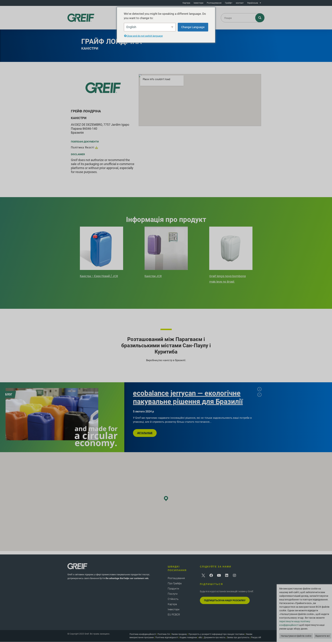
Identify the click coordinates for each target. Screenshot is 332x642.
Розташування (214, 3)
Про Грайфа (175, 583)
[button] (166, 498)
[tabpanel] (101, 253)
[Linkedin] (226, 575)
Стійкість (173, 599)
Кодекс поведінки (188, 637)
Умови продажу (179, 634)
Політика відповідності (166, 637)
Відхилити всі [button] (322, 636)
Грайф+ (228, 3)
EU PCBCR (174, 614)
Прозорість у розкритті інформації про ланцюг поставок (216, 634)
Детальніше (145, 433)
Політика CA (164, 634)
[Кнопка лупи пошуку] (260, 17)
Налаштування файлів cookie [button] (296, 636)
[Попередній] (259, 394)
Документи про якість (214, 637)
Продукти (173, 588)
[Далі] (259, 389)
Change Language (193, 27)
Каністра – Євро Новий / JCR (99, 276)
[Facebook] (211, 575)
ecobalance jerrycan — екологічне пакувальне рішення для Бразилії (188, 397)
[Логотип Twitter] (203, 575)
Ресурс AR (256, 637)
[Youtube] (218, 575)
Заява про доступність (238, 637)
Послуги (172, 593)
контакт (240, 3)
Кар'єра (186, 3)
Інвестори (198, 3)
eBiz (200, 637)
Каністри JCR (153, 276)
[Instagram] (234, 575)
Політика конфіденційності (143, 634)
